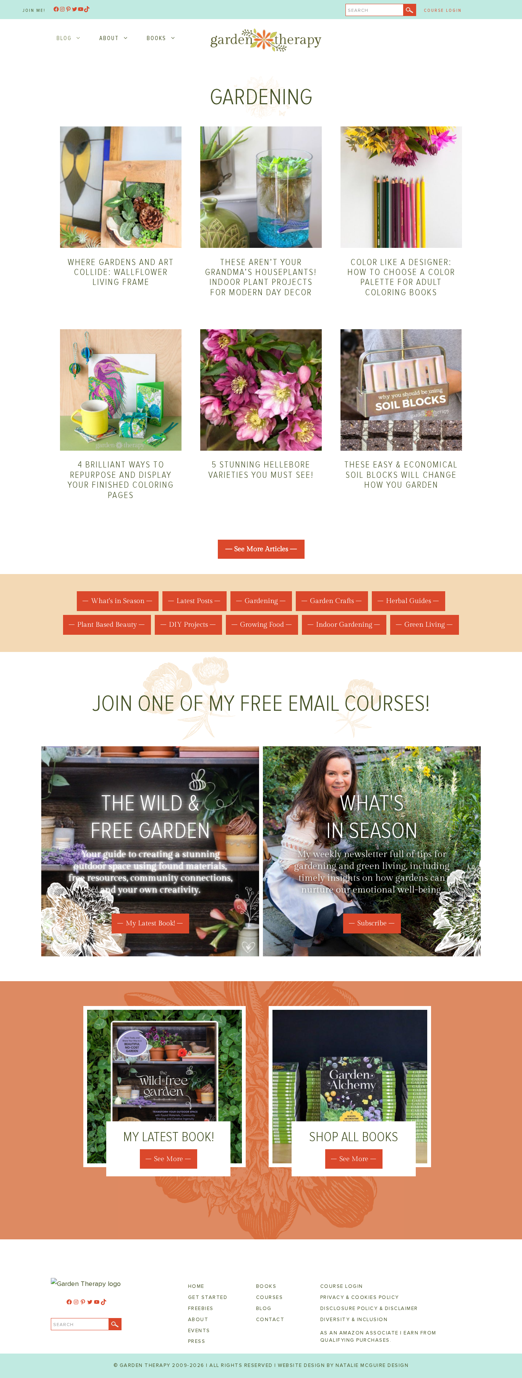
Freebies (201, 1308)
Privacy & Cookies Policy (359, 1297)
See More (168, 1159)
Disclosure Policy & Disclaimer (369, 1308)
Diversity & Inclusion (354, 1320)
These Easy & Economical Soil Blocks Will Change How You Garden (401, 474)
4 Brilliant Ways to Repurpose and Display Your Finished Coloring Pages (121, 479)
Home (196, 1286)
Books (156, 38)
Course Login (443, 10)
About (109, 38)
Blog (64, 38)
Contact (270, 1320)
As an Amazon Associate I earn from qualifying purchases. (378, 1337)
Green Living (424, 625)
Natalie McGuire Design (372, 1365)
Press (197, 1341)
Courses (269, 1297)
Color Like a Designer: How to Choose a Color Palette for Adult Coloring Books (401, 277)
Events (199, 1331)
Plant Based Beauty (107, 625)
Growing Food (262, 625)
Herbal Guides (408, 601)
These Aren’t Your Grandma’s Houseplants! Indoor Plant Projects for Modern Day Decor (261, 277)
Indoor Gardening (344, 625)
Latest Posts (194, 601)
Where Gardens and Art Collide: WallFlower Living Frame (121, 272)
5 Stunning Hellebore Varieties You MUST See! (261, 469)
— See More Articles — (261, 549)
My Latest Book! (150, 923)
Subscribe (372, 923)
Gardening (261, 601)
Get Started (208, 1297)
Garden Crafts (332, 601)
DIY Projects (188, 625)
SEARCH (358, 10)
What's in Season (117, 601)
